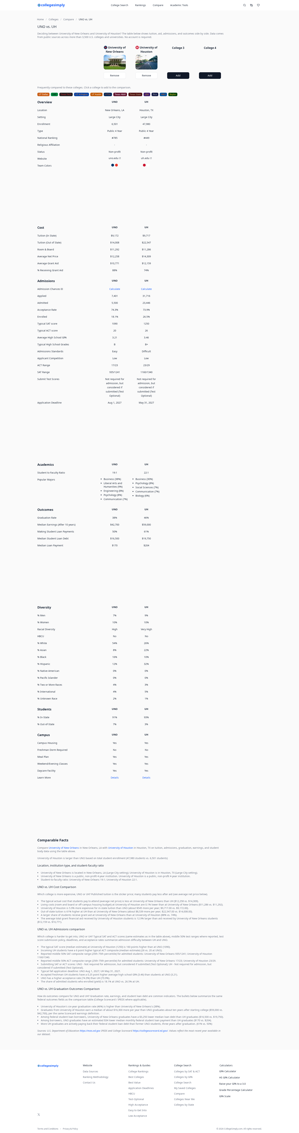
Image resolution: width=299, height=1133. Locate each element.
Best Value (134, 1082)
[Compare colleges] (251, 5)
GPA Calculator (227, 1071)
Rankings (140, 5)
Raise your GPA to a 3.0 (232, 1083)
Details (115, 777)
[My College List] (258, 5)
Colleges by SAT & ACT (187, 1071)
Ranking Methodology (95, 1077)
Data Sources (90, 1071)
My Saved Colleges (185, 1088)
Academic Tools (179, 5)
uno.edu (113, 158)
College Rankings (138, 1071)
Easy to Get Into (137, 1110)
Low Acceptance (137, 1115)
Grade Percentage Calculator (236, 1090)
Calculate (114, 289)
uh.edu (145, 158)
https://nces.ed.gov (90, 1030)
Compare (158, 5)
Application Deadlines (141, 1088)
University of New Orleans (64, 847)
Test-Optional (136, 1099)
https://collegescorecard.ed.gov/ (150, 1030)
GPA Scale (224, 1096)
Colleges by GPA (183, 1077)
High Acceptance (138, 1104)
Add (178, 75)
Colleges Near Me (184, 1099)
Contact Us (89, 1082)
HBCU (131, 1093)
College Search (182, 1082)
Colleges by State (184, 1104)
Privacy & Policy (70, 1128)
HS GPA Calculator (229, 1077)
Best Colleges (136, 1077)
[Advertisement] (130, 196)
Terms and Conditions (47, 1128)
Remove (114, 75)
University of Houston (120, 847)
